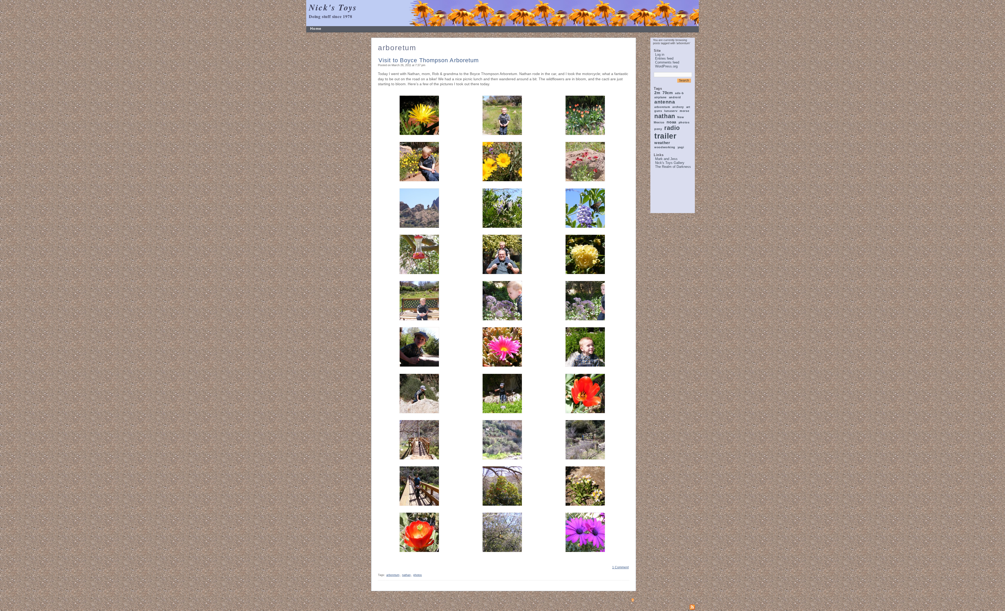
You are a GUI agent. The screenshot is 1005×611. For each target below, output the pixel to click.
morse (684, 110)
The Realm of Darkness (673, 167)
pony (658, 128)
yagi (681, 147)
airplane (660, 97)
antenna (664, 102)
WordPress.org (666, 66)
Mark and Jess (666, 159)
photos (684, 122)
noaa (671, 122)
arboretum (662, 107)
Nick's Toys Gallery (669, 163)
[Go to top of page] (633, 600)
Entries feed (664, 58)
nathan (664, 116)
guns (658, 110)
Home (315, 28)
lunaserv (670, 110)
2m (657, 92)
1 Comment (620, 567)
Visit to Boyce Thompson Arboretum (428, 60)
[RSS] (692, 607)
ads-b (679, 93)
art (688, 107)
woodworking (664, 147)
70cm (667, 92)
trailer (665, 136)
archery (678, 107)
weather (662, 142)
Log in (659, 54)
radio (672, 127)
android (675, 97)
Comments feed (667, 62)
